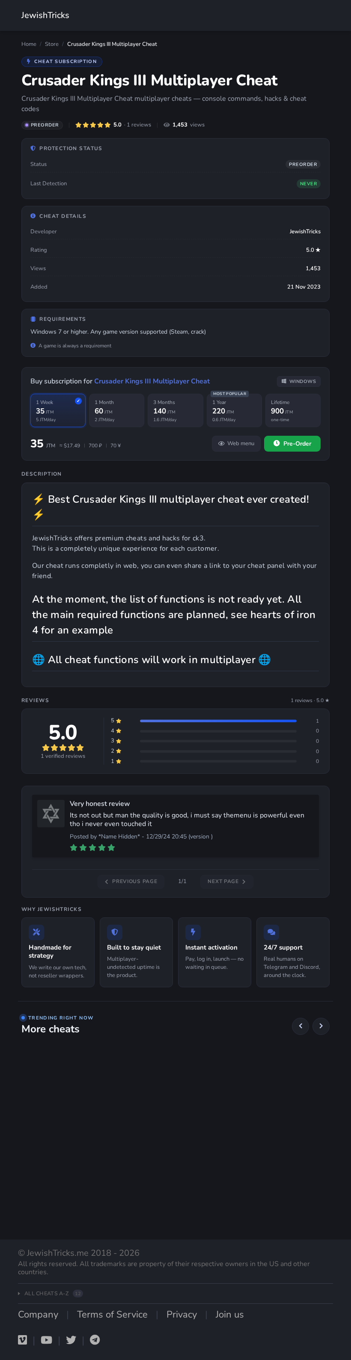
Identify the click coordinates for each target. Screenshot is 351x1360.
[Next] (321, 1026)
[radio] (58, 411)
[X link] (71, 1340)
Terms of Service (112, 1314)
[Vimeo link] (22, 1340)
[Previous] (300, 1026)
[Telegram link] (95, 1340)
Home (28, 44)
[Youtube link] (46, 1340)
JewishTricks (45, 15)
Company (38, 1314)
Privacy (182, 1314)
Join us (230, 1314)
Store (52, 44)
